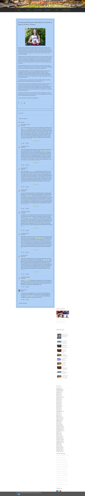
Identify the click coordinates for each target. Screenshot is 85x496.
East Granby (58, 457)
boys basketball (59, 464)
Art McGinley (58, 455)
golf (63, 471)
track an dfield (59, 480)
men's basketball (64, 473)
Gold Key (58, 460)
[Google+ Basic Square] (60, 491)
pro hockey (58, 477)
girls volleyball (59, 471)
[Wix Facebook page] (17, 494)
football (57, 470)
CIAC (67, 455)
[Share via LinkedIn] (24, 102)
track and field (65, 480)
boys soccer (65, 464)
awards (57, 462)
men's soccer (58, 475)
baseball (61, 462)
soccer (63, 479)
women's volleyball (60, 484)
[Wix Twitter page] (19, 494)
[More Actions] (51, 125)
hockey (66, 471)
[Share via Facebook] (18, 102)
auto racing (65, 460)
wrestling (66, 484)
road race (63, 477)
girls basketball (63, 470)
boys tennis (58, 466)
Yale (61, 460)
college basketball (64, 466)
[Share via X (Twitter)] (21, 102)
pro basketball (65, 475)
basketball (66, 462)
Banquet (63, 455)
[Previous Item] (58, 314)
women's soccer (59, 482)
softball (66, 479)
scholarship (58, 479)
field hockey (64, 468)
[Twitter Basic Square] (58, 491)
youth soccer (58, 486)
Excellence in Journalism (61, 459)
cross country (59, 468)
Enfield (63, 457)
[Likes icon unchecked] (21, 143)
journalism (58, 473)
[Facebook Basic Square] (57, 491)
